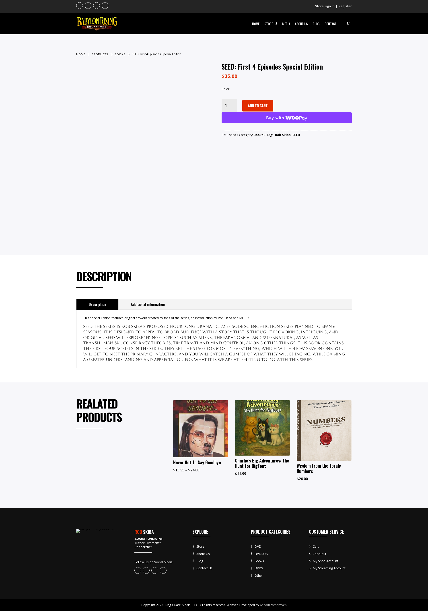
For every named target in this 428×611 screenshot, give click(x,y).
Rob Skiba (283, 135)
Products (100, 54)
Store (268, 23)
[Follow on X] (105, 5)
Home (255, 23)
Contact (331, 23)
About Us (301, 23)
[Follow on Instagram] (96, 5)
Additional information (148, 304)
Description (97, 304)
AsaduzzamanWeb (273, 605)
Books (120, 54)
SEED (296, 135)
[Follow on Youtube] (88, 5)
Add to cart (258, 105)
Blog (316, 23)
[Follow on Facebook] (79, 5)
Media (286, 23)
